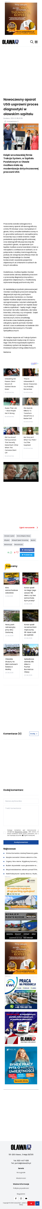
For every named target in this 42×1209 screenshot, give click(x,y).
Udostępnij (28, 550)
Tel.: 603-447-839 (21, 1160)
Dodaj (32, 734)
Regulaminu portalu (21, 832)
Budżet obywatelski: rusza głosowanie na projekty (22, 865)
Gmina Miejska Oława (23, 536)
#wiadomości (18, 544)
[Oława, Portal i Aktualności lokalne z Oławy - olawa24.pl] (12, 42)
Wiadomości (21, 1178)
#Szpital (6, 540)
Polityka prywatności (21, 1188)
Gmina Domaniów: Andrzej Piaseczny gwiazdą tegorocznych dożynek (22, 853)
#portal (33, 540)
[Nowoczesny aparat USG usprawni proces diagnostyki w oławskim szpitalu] (21, 137)
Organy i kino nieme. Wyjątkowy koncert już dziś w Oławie (22, 861)
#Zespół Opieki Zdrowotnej (20, 540)
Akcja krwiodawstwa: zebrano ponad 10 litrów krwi (22, 870)
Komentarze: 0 (12, 121)
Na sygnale (21, 1172)
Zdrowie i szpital (9, 536)
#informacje (8, 544)
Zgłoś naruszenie (27, 527)
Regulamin (21, 1194)
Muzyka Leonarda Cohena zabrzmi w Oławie (22, 857)
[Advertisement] (21, 71)
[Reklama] (21, 19)
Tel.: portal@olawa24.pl (21, 1163)
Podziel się (28, 555)
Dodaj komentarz (21, 842)
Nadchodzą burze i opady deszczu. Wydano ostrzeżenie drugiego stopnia (22, 874)
